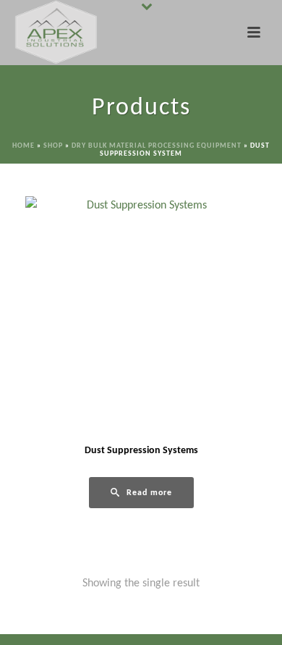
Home (23, 146)
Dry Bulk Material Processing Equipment (157, 146)
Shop (53, 146)
